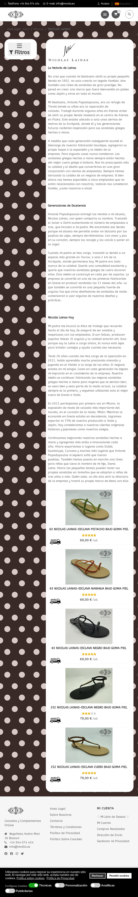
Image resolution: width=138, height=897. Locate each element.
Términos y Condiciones (66, 827)
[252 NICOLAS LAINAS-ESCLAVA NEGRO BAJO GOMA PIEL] (89, 685)
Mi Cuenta (104, 823)
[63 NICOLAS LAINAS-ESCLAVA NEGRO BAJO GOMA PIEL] (89, 626)
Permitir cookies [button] (119, 875)
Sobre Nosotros (61, 814)
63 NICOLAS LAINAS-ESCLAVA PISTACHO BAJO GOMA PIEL (88, 529)
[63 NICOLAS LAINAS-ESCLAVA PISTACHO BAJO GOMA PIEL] (89, 507)
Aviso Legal (58, 808)
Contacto (56, 821)
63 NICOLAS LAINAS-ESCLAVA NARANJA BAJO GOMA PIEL (89, 588)
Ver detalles (83, 517)
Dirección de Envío (109, 835)
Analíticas (108, 885)
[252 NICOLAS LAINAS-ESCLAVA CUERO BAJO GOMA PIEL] (89, 745)
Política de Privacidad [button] (60, 878)
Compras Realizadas (111, 829)
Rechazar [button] (97, 875)
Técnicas (45, 885)
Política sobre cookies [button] (31, 878)
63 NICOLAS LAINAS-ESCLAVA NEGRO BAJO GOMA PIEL (89, 648)
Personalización (76, 885)
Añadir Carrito (99, 534)
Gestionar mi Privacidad (113, 841)
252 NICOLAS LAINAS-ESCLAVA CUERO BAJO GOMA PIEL (89, 767)
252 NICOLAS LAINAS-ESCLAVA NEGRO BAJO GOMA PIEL (89, 707)
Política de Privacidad (65, 833)
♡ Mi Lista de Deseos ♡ (113, 816)
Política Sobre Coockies (66, 839)
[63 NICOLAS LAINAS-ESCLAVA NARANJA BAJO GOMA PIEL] (89, 566)
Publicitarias (24, 891)
